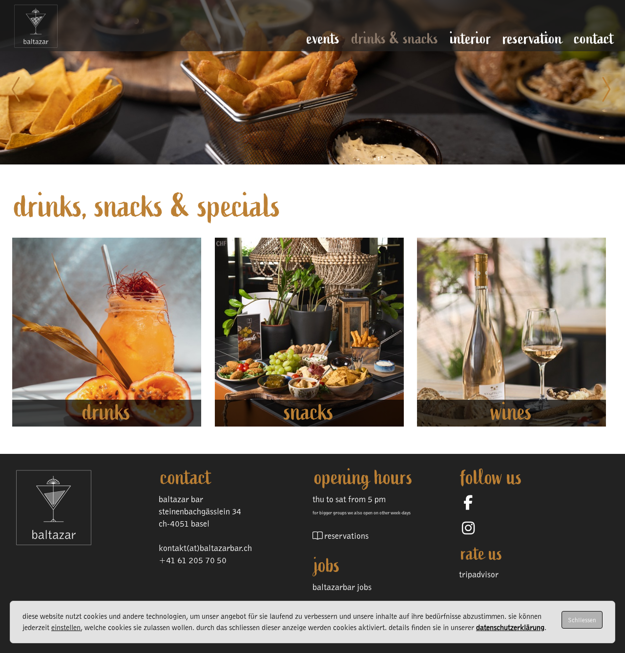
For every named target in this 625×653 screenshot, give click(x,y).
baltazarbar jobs (342, 587)
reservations (346, 536)
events (323, 38)
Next (605, 89)
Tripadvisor (479, 574)
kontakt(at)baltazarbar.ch (205, 548)
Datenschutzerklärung (510, 627)
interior (470, 38)
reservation (532, 38)
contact (594, 38)
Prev (19, 89)
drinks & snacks (395, 38)
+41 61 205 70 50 (193, 560)
